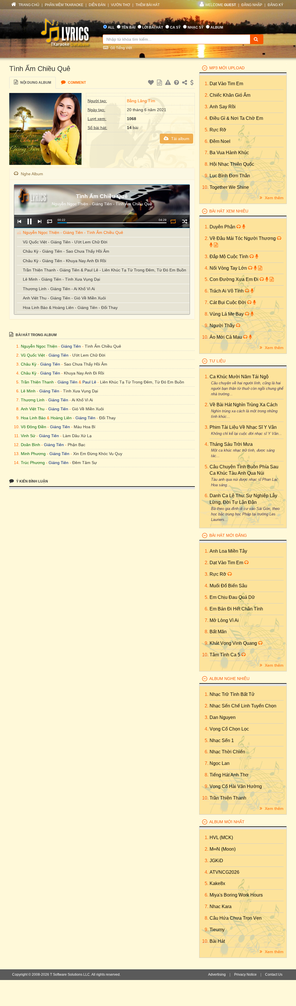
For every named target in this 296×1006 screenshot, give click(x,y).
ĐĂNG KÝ (275, 5)
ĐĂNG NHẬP (251, 5)
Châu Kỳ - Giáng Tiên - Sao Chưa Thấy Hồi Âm (66, 251)
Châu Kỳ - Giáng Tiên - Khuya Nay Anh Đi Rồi (64, 260)
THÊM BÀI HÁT (148, 5)
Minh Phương (33, 453)
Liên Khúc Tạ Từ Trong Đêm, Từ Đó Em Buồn (142, 382)
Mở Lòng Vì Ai (224, 620)
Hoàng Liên (61, 418)
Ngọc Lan (220, 763)
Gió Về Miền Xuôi (88, 409)
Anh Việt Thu (33, 409)
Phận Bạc (76, 444)
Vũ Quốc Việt (33, 355)
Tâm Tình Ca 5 (225, 654)
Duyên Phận (223, 226)
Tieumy (217, 929)
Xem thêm (274, 197)
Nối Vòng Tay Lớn (229, 268)
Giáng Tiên (71, 346)
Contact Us (273, 975)
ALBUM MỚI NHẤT (227, 821)
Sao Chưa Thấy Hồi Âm (85, 364)
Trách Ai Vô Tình (227, 290)
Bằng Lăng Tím (141, 100)
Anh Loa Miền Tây (228, 551)
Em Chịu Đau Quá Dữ (232, 597)
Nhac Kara (221, 906)
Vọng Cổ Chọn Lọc (229, 728)
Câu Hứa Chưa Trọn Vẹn (236, 918)
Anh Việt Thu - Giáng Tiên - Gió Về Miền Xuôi (64, 298)
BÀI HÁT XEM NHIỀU (228, 211)
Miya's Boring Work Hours (236, 895)
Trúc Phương (33, 462)
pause (29, 221)
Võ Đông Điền (33, 426)
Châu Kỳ (28, 364)
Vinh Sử (28, 435)
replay (49, 221)
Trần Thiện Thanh (37, 382)
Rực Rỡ (218, 129)
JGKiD (216, 860)
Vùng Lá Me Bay (227, 314)
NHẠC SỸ (196, 27)
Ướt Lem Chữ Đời (88, 355)
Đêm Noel (220, 141)
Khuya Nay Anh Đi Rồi (84, 373)
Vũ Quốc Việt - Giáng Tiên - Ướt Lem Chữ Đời (65, 242)
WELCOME (220, 5)
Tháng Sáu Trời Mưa (231, 444)
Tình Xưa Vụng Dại (80, 391)
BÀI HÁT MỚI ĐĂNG (228, 535)
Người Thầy (223, 325)
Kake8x (217, 883)
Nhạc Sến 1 (222, 740)
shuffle (184, 221)
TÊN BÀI (128, 27)
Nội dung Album (35, 83)
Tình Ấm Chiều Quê (103, 346)
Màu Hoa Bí (84, 426)
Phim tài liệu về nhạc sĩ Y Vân (243, 427)
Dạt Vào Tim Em (226, 83)
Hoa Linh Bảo (33, 418)
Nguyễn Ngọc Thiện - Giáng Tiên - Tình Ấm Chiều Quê (73, 232)
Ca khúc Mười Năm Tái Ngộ (239, 376)
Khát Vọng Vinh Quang (234, 643)
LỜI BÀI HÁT (152, 27)
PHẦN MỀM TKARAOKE (64, 5)
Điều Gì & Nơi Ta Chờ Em (236, 118)
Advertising (217, 975)
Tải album (179, 138)
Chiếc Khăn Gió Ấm (230, 95)
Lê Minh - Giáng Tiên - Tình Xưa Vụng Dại (61, 279)
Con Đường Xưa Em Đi (235, 279)
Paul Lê (89, 382)
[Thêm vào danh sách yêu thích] (151, 83)
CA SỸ (175, 27)
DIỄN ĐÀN (97, 5)
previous (19, 221)
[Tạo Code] (160, 83)
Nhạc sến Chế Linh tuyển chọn (243, 705)
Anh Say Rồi (223, 106)
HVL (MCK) (221, 837)
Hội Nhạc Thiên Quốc (232, 164)
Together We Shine (229, 187)
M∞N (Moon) (223, 849)
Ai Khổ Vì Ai (82, 400)
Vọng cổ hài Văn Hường (236, 786)
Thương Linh (33, 400)
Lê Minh (28, 391)
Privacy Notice (245, 975)
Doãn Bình (30, 444)
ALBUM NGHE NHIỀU (229, 678)
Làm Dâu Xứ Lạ (77, 435)
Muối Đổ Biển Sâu (228, 585)
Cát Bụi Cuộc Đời (228, 302)
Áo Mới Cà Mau (226, 337)
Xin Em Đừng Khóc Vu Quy (97, 453)
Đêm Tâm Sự (84, 462)
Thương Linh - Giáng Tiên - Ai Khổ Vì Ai (59, 288)
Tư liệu (217, 361)
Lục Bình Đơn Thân (230, 175)
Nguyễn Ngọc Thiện (39, 346)
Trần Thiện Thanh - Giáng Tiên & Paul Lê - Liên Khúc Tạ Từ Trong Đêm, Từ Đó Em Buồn (104, 270)
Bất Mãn (218, 631)
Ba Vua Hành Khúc (229, 152)
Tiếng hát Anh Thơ (229, 774)
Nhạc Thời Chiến (227, 751)
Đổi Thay (107, 418)
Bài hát (217, 941)
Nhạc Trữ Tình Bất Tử (232, 694)
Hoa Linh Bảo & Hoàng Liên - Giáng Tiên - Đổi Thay (70, 307)
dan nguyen (223, 717)
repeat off (173, 221)
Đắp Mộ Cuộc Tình (229, 256)
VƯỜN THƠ (120, 5)
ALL (111, 27)
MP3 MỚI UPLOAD (227, 68)
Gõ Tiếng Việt (121, 48)
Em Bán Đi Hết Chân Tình (236, 608)
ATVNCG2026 (224, 872)
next (39, 221)
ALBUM (216, 27)
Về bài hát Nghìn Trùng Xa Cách (244, 404)
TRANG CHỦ (28, 5)
